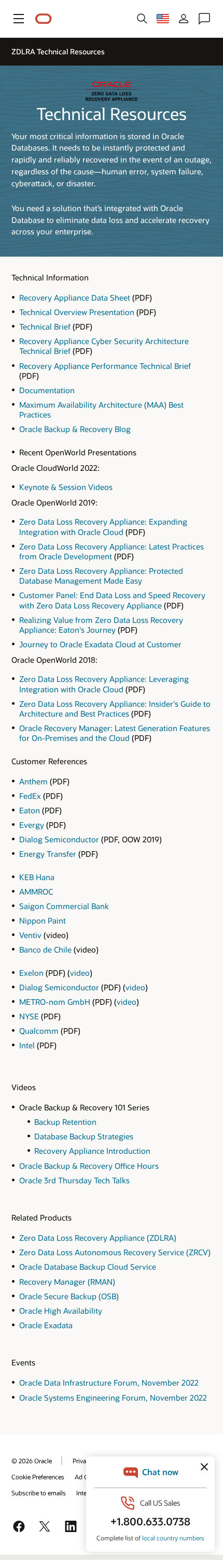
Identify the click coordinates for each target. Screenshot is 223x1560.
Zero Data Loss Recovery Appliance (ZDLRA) (97, 1237)
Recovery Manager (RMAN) (67, 1281)
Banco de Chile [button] (46, 949)
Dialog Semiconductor (59, 839)
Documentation (47, 390)
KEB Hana (36, 877)
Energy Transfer (47, 854)
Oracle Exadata (46, 1325)
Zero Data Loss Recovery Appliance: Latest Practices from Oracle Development (111, 551)
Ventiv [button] (31, 935)
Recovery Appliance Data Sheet (74, 297)
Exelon (31, 973)
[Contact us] (204, 18)
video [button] (80, 973)
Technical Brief (45, 326)
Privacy (82, 1461)
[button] (18, 18)
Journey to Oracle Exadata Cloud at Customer (100, 644)
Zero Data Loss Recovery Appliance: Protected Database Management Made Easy (101, 576)
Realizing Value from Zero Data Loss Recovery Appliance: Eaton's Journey (101, 625)
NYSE (29, 1016)
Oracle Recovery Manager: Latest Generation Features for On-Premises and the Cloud (114, 733)
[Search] (142, 18)
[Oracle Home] (43, 18)
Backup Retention (65, 1122)
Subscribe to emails (38, 1493)
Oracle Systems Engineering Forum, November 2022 (113, 1397)
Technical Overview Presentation (76, 312)
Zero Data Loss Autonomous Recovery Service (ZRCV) (115, 1252)
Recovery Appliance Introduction (92, 1151)
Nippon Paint (42, 920)
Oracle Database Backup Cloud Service (87, 1266)
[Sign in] (183, 18)
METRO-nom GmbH (54, 1002)
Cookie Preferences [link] (37, 1477)
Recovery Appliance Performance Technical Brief (105, 366)
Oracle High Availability (60, 1310)
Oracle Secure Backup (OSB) (69, 1296)
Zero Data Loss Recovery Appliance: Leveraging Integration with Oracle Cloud (104, 684)
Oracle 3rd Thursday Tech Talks (74, 1180)
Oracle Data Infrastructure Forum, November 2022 (109, 1382)
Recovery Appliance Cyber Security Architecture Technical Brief (104, 346)
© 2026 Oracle (31, 1461)
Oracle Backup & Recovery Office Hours (89, 1166)
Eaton (29, 810)
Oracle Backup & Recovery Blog (75, 429)
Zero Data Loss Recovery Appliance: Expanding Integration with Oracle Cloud (103, 526)
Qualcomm (39, 1031)
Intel (27, 1045)
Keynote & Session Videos (66, 487)
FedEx (30, 796)
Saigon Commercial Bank (64, 906)
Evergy (31, 825)
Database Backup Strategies (83, 1136)
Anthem (33, 781)
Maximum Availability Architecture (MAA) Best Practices (101, 409)
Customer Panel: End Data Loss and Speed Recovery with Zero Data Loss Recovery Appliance (112, 600)
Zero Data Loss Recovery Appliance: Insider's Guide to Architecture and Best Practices (115, 709)
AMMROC (36, 891)
